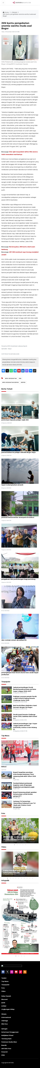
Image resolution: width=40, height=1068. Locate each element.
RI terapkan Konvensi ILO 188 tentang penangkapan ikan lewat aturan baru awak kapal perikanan (19, 672)
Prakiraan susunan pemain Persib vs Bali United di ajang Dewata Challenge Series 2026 (25, 698)
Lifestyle (14, 12)
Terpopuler (5, 682)
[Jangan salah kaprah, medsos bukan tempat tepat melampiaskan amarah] (20, 471)
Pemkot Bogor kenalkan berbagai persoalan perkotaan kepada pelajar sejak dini (18, 419)
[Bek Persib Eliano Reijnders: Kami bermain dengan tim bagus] (6, 708)
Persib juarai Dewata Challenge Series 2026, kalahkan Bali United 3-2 (25, 716)
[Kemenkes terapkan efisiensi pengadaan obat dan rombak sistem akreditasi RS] (20, 626)
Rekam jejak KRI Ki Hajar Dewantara (15, 949)
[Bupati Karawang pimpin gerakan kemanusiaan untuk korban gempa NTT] (6, 795)
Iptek (3, 1003)
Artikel (3, 1006)
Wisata (3, 1014)
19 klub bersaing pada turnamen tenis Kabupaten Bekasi (20, 766)
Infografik (5, 880)
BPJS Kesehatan (11, 378)
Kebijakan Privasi (7, 1035)
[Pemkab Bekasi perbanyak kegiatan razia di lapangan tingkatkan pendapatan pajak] (6, 786)
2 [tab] (17, 845)
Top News (5, 736)
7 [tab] (24, 878)
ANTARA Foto (6, 1048)
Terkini (3, 978)
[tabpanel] (20, 830)
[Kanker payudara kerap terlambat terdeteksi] (18, 597)
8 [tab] (27, 878)
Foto (3, 813)
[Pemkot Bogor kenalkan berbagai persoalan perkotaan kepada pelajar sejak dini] (20, 406)
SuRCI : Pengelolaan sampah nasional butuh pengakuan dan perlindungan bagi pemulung (18, 578)
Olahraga (4, 1021)
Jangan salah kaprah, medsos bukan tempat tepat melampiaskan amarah (18, 484)
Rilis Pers (4, 1024)
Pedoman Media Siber (9, 1042)
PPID (3, 1055)
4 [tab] (23, 845)
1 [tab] (14, 845)
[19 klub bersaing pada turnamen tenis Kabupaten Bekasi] (20, 753)
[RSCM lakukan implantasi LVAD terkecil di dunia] (19, 535)
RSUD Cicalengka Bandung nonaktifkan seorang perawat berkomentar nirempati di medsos (19, 516)
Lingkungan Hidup (7, 1009)
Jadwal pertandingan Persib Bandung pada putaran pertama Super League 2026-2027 (24, 689)
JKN (20, 378)
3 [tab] (20, 845)
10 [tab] (32, 878)
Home (6, 12)
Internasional (6, 1017)
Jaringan (4, 1029)
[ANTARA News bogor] (21, 2)
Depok (23, 382)
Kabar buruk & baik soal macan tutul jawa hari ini (17, 871)
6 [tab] (21, 878)
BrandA (4, 1045)
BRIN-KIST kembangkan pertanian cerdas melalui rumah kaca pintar (19, 838)
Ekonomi (4, 999)
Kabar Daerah (6, 996)
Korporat (4, 1052)
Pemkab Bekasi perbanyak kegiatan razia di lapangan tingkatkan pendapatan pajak (23, 785)
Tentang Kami (6, 1039)
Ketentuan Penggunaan (10, 1032)
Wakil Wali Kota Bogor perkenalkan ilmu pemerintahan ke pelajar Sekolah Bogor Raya (18, 451)
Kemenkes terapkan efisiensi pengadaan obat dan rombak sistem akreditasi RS (18, 639)
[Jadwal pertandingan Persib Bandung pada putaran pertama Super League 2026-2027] (6, 690)
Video (3, 847)
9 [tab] (30, 878)
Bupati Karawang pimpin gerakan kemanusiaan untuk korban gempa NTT (25, 794)
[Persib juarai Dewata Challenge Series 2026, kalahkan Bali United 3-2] (6, 717)
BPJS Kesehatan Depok (10, 382)
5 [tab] (26, 845)
